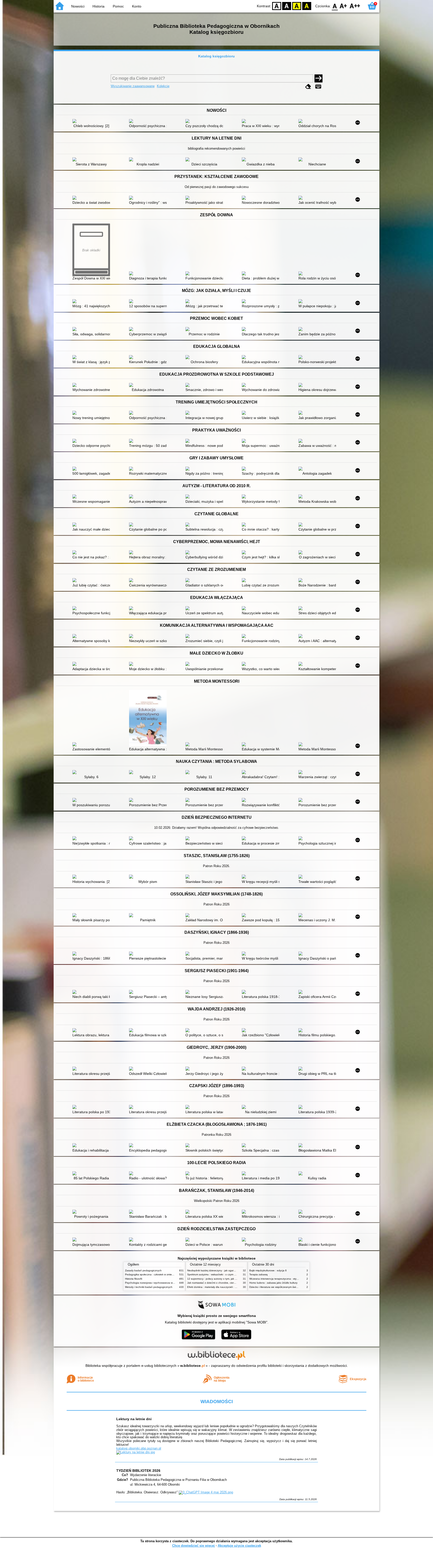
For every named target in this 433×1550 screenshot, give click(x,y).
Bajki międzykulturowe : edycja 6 (268, 1270)
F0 (335, 6)
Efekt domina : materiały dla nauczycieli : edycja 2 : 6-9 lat (220, 1287)
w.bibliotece (192, 1366)
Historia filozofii (133, 1278)
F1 (343, 6)
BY (306, 6)
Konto (136, 6)
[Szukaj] (318, 78)
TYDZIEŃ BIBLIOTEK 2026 (138, 1471)
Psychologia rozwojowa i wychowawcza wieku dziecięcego (158, 1282)
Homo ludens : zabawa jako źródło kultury (273, 1282)
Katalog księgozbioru (216, 56)
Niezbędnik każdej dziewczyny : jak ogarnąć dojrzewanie (219, 1270)
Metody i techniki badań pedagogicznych (148, 1287)
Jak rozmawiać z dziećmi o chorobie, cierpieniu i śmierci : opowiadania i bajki (231, 1282)
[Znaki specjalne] (318, 86)
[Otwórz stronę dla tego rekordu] (92, 121)
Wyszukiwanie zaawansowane (133, 86)
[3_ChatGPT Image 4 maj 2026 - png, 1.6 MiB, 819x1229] (206, 1492)
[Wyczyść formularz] (308, 86)
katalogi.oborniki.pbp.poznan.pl (138, 1448)
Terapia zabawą (258, 1274)
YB (296, 6)
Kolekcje (163, 86)
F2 (355, 6)
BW (286, 6)
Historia (98, 6)
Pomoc (118, 6)
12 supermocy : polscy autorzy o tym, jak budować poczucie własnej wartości (231, 1278)
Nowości (77, 6)
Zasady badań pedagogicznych (143, 1270)
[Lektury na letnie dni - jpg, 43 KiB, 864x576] (135, 1452)
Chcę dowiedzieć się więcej (193, 1545)
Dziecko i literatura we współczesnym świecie (275, 1287)
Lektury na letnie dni (134, 1419)
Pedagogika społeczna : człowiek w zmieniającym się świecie (160, 1274)
